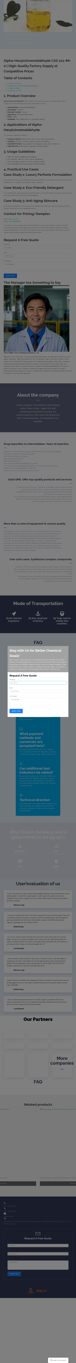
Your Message (13, 696)
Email (10, 688)
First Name (12, 679)
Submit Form (16, 711)
